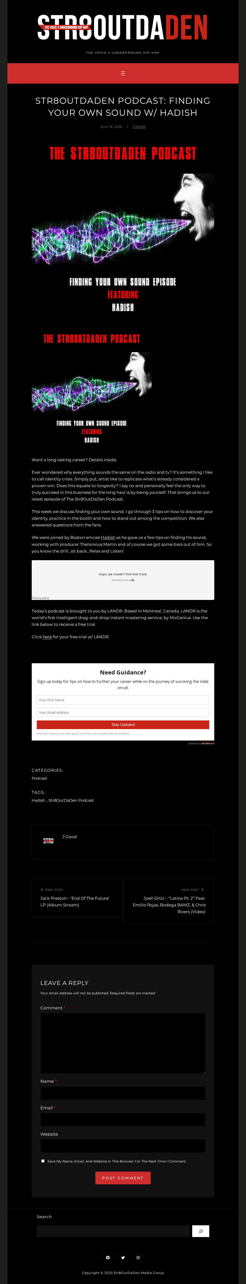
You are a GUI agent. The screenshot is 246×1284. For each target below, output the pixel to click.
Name (48, 1081)
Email (48, 1108)
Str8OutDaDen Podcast (71, 800)
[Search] (200, 1231)
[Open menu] (123, 73)
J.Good (139, 126)
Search (44, 1216)
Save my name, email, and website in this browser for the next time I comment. (117, 1161)
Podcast (39, 778)
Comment (52, 1008)
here (47, 636)
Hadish (108, 537)
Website (49, 1134)
